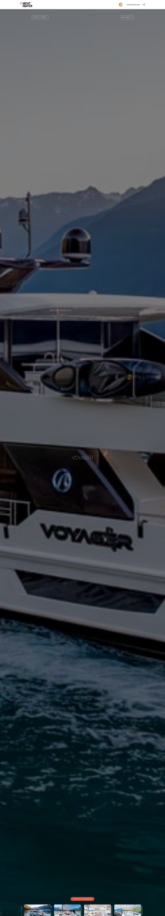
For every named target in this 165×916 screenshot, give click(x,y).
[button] (17, 911)
